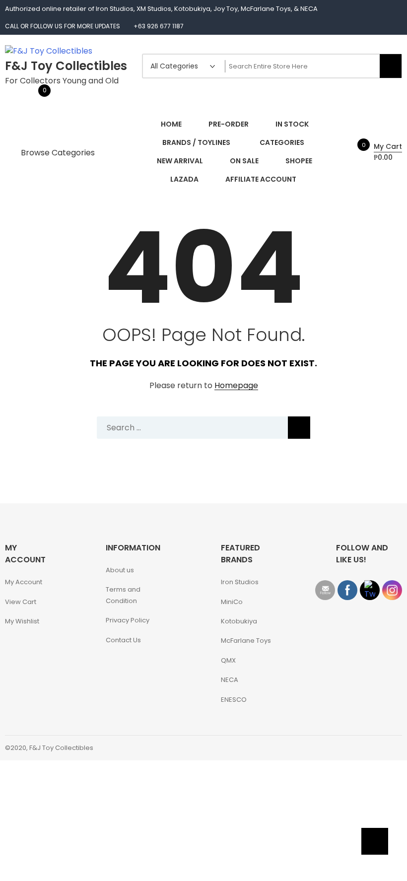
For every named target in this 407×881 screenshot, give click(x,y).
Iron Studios (240, 582)
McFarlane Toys (246, 640)
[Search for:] (203, 427)
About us (120, 570)
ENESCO (234, 699)
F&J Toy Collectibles (66, 66)
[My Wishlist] (34, 96)
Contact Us (123, 640)
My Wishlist (22, 621)
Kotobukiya (239, 621)
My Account (23, 582)
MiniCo (232, 602)
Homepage (236, 386)
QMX (228, 660)
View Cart (20, 602)
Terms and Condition (123, 595)
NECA (229, 679)
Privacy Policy (127, 620)
